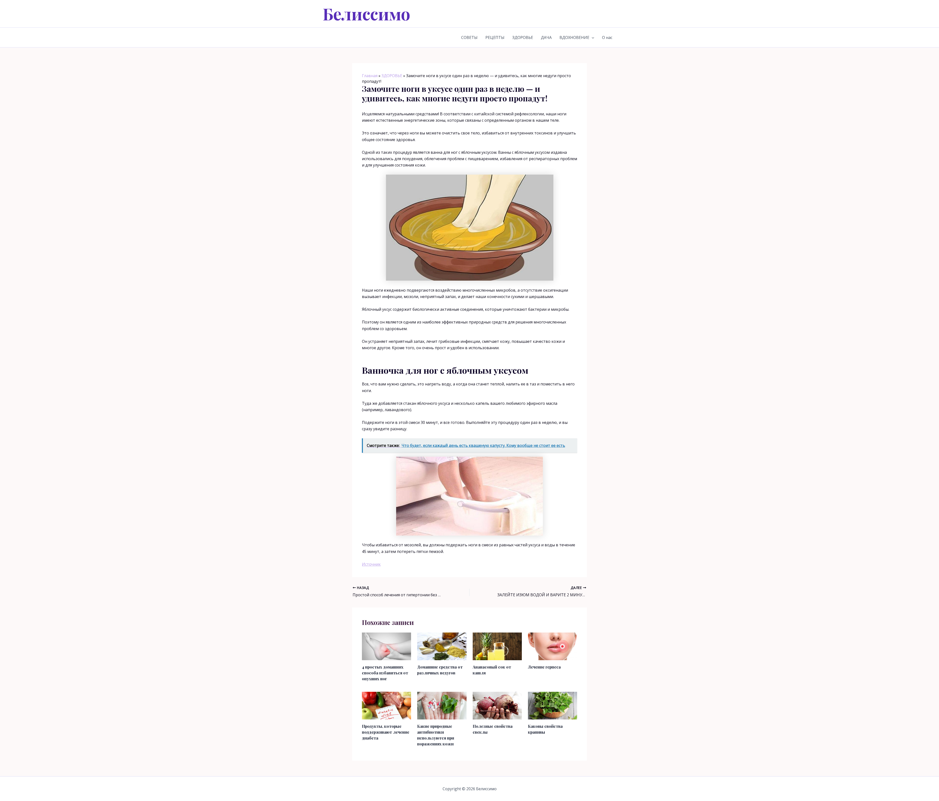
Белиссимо (366, 13)
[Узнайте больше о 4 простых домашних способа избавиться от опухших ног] (386, 646)
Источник (371, 564)
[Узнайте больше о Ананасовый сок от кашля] (497, 646)
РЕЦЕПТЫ (494, 37)
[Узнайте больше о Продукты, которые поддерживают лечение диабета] (386, 705)
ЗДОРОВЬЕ (522, 37)
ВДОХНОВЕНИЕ (574, 37)
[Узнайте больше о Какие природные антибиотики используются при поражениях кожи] (441, 705)
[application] (591, 37)
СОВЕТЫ (469, 37)
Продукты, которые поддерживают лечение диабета (385, 732)
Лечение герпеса (544, 666)
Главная (370, 75)
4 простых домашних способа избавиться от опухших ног (385, 672)
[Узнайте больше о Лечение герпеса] (552, 646)
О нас (607, 37)
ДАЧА (546, 37)
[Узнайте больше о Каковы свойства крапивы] (552, 705)
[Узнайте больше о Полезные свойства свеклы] (497, 705)
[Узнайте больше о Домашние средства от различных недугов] (441, 646)
